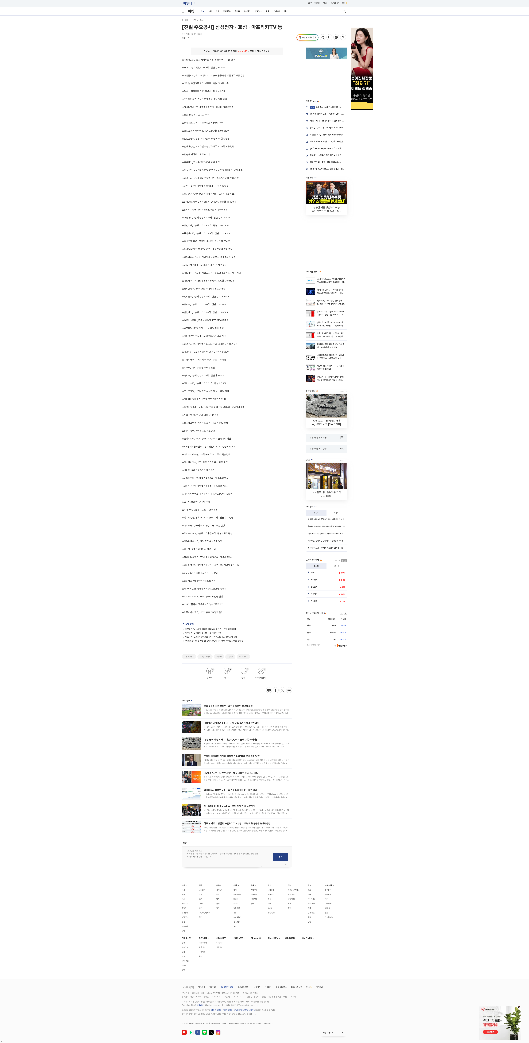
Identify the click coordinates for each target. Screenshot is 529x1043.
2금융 (201, 904)
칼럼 (326, 913)
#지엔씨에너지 (204, 657)
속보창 (325, 3)
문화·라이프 (186, 938)
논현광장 (328, 894)
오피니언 (328, 885)
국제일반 (271, 894)
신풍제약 (314, 594)
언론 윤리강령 (216, 1010)
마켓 (191, 11)
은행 (200, 894)
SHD (313, 572)
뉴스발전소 (203, 938)
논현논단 (328, 890)
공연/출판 (185, 961)
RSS (344, 3)
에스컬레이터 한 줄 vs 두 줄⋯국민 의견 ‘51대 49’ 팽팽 (229, 806)
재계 (235, 890)
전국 (309, 908)
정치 (289, 885)
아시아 (270, 908)
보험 (200, 899)
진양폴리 (314, 587)
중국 (269, 904)
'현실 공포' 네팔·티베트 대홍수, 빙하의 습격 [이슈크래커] (230, 739)
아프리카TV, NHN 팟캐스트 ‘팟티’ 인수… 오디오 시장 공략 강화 (211, 637)
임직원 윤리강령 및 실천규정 (244, 1010)
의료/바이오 (238, 917)
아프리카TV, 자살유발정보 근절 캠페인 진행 (203, 633)
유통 (235, 913)
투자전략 (247, 11)
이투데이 (185, 20)
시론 (326, 899)
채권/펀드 (258, 11)
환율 (267, 11)
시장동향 (219, 890)
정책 (217, 899)
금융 (200, 885)
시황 (210, 11)
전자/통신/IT (238, 894)
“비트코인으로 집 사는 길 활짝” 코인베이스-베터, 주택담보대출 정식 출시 (215, 641)
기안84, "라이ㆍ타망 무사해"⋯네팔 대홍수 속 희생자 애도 (231, 773)
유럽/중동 (271, 913)
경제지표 (254, 894)
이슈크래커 (203, 943)
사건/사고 (311, 899)
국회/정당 (291, 894)
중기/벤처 (237, 922)
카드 (200, 908)
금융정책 (202, 890)
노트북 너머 (329, 917)
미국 (269, 899)
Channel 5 (256, 938)
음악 (183, 956)
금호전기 (314, 579)
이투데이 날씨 (290, 938)
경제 (252, 885)
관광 (183, 943)
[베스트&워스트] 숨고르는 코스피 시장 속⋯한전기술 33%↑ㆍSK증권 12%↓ (341, 148)
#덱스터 (219, 657)
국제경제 (271, 890)
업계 (217, 894)
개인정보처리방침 (226, 987)
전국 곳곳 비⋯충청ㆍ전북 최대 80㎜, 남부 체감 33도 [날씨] (335, 162)
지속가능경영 (307, 938)
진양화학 (314, 601)
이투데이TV (221, 938)
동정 (309, 917)
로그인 (310, 3)
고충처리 (257, 987)
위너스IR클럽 (273, 938)
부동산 (218, 885)
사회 (309, 885)
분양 (217, 904)
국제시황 (276, 11)
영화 (183, 952)
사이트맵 (319, 987)
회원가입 (317, 3)
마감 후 (327, 908)
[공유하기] (323, 37)
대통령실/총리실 (293, 890)
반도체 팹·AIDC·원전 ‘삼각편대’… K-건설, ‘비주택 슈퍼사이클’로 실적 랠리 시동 (342, 141)
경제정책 (254, 890)
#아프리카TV (189, 657)
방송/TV (185, 947)
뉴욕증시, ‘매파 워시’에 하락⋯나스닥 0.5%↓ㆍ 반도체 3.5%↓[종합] (338, 127)
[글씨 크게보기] (343, 37)
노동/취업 (311, 904)
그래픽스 (202, 952)
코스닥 (336, 566)
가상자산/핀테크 (204, 913)
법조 (309, 890)
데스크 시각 (329, 904)
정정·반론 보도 (281, 987)
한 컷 (201, 956)
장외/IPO (227, 11)
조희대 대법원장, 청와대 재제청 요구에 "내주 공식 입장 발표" (232, 756)
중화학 (236, 904)
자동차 (236, 899)
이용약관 (212, 987)
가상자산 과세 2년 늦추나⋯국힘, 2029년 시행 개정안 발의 (231, 723)
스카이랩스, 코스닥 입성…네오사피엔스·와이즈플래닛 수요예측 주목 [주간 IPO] (331, 282)
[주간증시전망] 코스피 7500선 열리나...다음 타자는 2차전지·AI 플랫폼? (339, 114)
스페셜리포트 (238, 938)
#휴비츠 (230, 657)
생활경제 (254, 899)
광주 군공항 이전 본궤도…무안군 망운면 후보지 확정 (228, 706)
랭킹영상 (219, 947)
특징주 (237, 11)
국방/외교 (291, 899)
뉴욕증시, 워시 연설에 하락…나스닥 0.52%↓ (332, 107)
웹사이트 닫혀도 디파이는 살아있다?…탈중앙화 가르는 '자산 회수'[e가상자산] (330, 293)
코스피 (316, 566)
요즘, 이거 (202, 947)
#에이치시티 (243, 657)
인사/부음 (311, 913)
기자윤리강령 (228, 1010)
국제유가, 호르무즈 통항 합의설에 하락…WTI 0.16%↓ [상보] (335, 155)
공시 (202, 11)
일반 (286, 11)
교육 (309, 894)
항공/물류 (237, 908)
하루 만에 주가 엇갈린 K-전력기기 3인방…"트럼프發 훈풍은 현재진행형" (237, 823)
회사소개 (201, 987)
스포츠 (184, 965)
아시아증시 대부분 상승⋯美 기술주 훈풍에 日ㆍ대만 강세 (230, 790)
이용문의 (268, 987)
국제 (269, 885)
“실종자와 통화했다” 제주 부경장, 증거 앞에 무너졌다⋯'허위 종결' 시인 (339, 121)
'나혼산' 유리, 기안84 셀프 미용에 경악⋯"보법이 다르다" (333, 134)
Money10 (242, 51)
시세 (217, 11)
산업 (235, 885)
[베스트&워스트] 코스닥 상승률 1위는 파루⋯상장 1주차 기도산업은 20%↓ (340, 169)
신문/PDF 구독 (334, 3)
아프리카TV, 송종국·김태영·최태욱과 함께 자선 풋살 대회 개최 (210, 629)
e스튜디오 (219, 943)
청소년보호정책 (243, 987)
